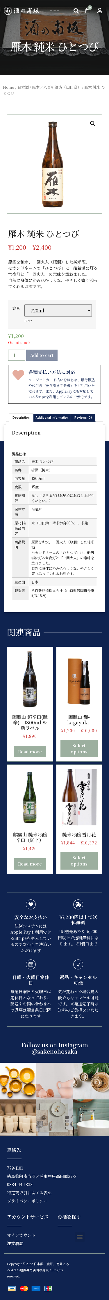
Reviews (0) (83, 417)
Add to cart (41, 355)
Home (8, 87)
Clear (28, 321)
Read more (30, 752)
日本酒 (23, 87)
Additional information (52, 417)
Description (21, 417)
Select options (79, 749)
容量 (16, 308)
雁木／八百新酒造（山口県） (56, 87)
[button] (54, 10)
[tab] (21, 417)
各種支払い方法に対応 (51, 372)
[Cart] (87, 10)
